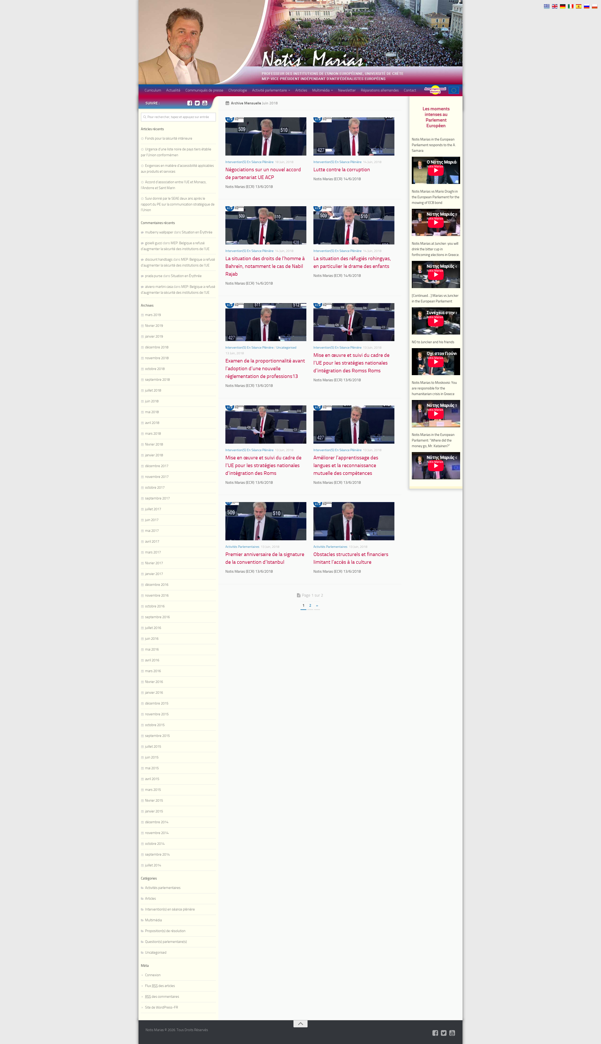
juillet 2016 (153, 628)
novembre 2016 (157, 595)
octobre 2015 (155, 725)
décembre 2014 (156, 822)
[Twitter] (197, 103)
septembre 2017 (157, 498)
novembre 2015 (157, 714)
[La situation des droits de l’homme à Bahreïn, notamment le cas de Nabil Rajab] (265, 225)
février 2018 (154, 444)
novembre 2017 (157, 477)
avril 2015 (152, 779)
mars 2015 (153, 790)
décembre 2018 (156, 347)
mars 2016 (153, 671)
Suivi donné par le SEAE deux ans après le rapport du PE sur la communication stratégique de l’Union (178, 204)
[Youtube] (205, 103)
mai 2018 (152, 412)
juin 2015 (151, 757)
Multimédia (321, 90)
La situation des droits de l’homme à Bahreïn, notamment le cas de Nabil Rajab (265, 266)
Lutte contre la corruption (341, 170)
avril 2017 (152, 541)
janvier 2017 (154, 574)
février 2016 (154, 682)
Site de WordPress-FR (161, 1007)
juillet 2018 (153, 390)
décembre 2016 (156, 585)
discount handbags (159, 259)
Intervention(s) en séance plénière (249, 162)
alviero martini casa (159, 287)
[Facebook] (190, 103)
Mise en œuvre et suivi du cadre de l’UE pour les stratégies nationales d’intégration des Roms (263, 465)
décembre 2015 (156, 703)
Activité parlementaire (269, 90)
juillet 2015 (153, 746)
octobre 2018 (155, 369)
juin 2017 (151, 520)
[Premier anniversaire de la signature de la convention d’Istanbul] (265, 521)
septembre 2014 (157, 854)
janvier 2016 (154, 692)
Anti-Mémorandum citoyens (435, 90)
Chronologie (237, 90)
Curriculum (153, 90)
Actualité (173, 90)
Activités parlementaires (242, 547)
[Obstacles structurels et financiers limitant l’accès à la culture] (353, 521)
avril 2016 (152, 660)
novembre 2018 (157, 358)
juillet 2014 (153, 865)
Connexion (153, 975)
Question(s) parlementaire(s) (166, 942)
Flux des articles (160, 986)
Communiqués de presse (204, 90)
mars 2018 (153, 433)
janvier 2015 (154, 811)
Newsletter (347, 90)
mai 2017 (152, 531)
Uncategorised (286, 348)
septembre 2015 (157, 736)
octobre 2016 (155, 606)
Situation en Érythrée (197, 232)
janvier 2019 (154, 336)
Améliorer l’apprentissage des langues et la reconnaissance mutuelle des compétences (345, 465)
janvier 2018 (154, 455)
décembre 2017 (156, 466)
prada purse (153, 276)
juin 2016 (151, 638)
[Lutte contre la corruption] (353, 136)
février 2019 (154, 326)
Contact (410, 90)
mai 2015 (152, 768)
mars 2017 (153, 552)
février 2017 (154, 563)
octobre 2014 (155, 844)
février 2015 (154, 800)
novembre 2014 (157, 833)
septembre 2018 (157, 379)
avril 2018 (152, 423)
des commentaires (162, 996)
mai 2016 (152, 649)
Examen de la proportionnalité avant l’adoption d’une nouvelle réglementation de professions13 (265, 368)
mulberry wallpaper (159, 232)
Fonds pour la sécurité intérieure (168, 138)
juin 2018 (151, 401)
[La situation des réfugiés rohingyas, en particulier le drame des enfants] (353, 225)
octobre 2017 (155, 487)
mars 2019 (153, 315)
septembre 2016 (157, 617)
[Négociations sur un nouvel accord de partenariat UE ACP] (265, 136)
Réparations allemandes (380, 90)
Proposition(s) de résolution (165, 931)
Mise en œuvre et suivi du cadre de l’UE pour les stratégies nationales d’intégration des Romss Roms (351, 363)
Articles (301, 90)
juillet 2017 (153, 509)
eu (454, 90)
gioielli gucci (153, 243)
